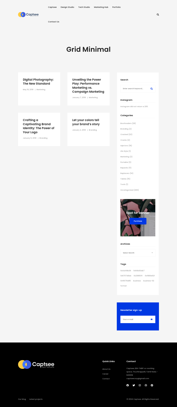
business (137, 281)
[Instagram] (139, 385)
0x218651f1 (138, 276)
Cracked (126, 134)
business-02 (148, 281)
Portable (125, 162)
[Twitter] (134, 385)
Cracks (125, 140)
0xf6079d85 (125, 281)
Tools (124, 184)
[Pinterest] (152, 385)
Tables (125, 179)
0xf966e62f (150, 276)
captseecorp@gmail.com (137, 378)
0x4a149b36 (125, 270)
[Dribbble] (146, 385)
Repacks (125, 168)
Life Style (125, 151)
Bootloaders (128, 123)
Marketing (126, 156)
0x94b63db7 (138, 270)
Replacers (126, 173)
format (123, 286)
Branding (126, 129)
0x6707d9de (125, 276)
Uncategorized (129, 190)
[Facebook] (127, 385)
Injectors (126, 145)
